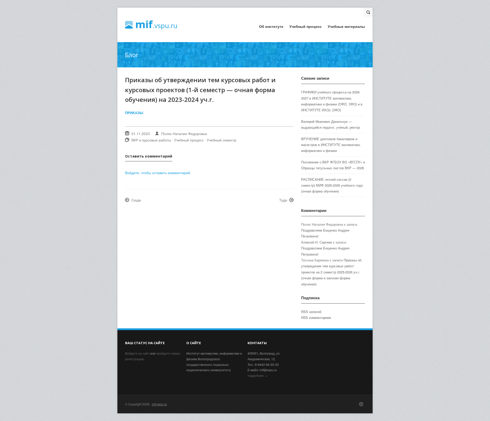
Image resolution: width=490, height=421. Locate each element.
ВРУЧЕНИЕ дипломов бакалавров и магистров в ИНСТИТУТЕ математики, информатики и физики (331, 144)
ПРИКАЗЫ (134, 112)
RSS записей (311, 311)
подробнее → (257, 375)
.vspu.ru (156, 24)
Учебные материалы (346, 26)
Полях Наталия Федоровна (184, 133)
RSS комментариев (316, 317)
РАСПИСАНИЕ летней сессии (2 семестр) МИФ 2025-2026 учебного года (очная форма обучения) (332, 185)
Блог (132, 55)
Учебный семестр (221, 139)
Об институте (271, 26)
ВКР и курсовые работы (151, 139)
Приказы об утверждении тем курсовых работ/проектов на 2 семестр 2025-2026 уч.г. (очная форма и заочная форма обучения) (331, 272)
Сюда (136, 199)
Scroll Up (361, 404)
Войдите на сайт (137, 353)
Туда (283, 199)
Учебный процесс (305, 26)
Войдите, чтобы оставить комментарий (157, 172)
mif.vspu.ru (159, 404)
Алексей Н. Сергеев (316, 242)
